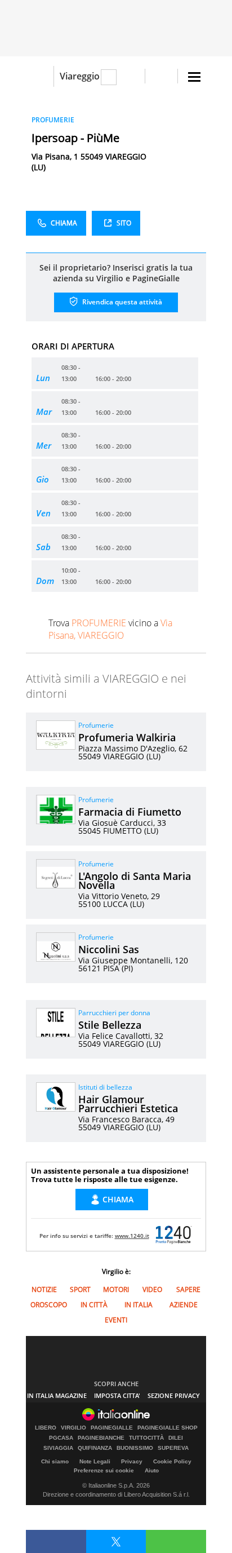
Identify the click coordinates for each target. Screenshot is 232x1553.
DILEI (175, 1438)
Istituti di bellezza (105, 1087)
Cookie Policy (172, 1461)
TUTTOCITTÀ (146, 1438)
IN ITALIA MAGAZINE (57, 1395)
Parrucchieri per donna (114, 1012)
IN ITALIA (138, 1304)
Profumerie (96, 725)
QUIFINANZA (95, 1448)
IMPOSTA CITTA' (117, 1395)
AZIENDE (183, 1304)
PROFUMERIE (53, 120)
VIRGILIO (73, 1428)
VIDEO (152, 1289)
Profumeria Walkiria (127, 737)
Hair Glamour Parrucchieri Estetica (128, 1103)
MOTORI (116, 1289)
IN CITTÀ (94, 1304)
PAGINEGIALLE (112, 1428)
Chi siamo (55, 1461)
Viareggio (80, 76)
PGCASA (61, 1438)
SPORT (80, 1289)
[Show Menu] (194, 77)
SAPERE (188, 1289)
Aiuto (152, 1470)
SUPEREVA (173, 1448)
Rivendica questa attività (121, 302)
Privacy (131, 1461)
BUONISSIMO (135, 1448)
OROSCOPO (48, 1304)
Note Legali (94, 1461)
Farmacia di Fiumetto (129, 811)
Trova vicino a (110, 629)
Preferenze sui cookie (104, 1470)
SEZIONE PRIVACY (174, 1395)
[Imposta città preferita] (39, 76)
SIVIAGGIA (58, 1448)
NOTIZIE (44, 1289)
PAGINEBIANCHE (101, 1438)
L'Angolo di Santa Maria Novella (134, 880)
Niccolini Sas (108, 949)
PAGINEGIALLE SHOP (167, 1428)
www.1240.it (132, 1236)
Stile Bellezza (109, 1025)
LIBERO (45, 1428)
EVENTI (116, 1320)
